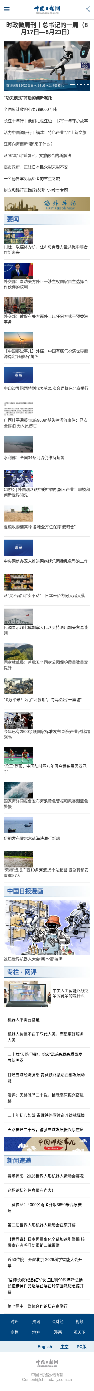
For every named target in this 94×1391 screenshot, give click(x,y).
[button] (72, 84)
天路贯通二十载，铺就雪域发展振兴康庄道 (46, 1130)
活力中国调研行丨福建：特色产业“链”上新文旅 (45, 132)
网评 (31, 972)
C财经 (57, 1322)
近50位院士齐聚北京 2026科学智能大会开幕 (45, 1263)
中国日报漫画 (25, 891)
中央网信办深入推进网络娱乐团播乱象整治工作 (46, 561)
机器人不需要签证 (24, 1020)
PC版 (81, 1347)
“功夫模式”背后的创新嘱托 (28, 98)
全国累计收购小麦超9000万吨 (30, 109)
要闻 (13, 219)
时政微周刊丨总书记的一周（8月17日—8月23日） (47, 28)
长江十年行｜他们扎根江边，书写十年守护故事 (46, 121)
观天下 (79, 1332)
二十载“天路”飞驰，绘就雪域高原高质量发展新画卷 (45, 1057)
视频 (79, 1322)
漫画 (58, 1332)
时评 (15, 1322)
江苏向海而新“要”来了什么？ (29, 144)
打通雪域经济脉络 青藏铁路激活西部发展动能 (46, 1078)
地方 (36, 1332)
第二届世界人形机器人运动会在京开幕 (42, 1225)
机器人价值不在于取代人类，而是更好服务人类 (46, 1037)
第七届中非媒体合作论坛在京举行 (38, 1306)
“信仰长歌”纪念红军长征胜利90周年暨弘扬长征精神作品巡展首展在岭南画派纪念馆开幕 (46, 1286)
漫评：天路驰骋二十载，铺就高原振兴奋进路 (46, 1098)
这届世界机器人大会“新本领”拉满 (33, 959)
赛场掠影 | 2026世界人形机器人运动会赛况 (35, 85)
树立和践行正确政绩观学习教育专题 (36, 190)
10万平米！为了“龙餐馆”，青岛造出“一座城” (42, 700)
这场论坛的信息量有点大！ (32, 1190)
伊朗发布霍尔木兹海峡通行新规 (32, 838)
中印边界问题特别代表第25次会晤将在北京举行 (46, 388)
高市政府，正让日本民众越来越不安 (36, 167)
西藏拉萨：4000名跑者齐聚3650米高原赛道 (45, 1208)
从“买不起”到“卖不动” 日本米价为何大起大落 (44, 596)
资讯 (36, 1322)
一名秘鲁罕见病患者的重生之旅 (32, 179)
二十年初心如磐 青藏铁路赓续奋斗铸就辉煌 (46, 1115)
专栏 (13, 972)
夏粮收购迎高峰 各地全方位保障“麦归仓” (39, 527)
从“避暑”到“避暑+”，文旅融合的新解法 (37, 156)
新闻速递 (19, 1160)
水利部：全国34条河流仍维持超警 (34, 458)
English (45, 1347)
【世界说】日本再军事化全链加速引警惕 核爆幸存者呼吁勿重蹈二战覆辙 (46, 1242)
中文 (64, 1347)
